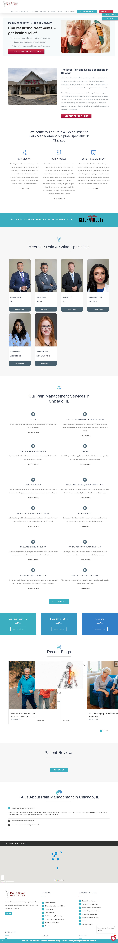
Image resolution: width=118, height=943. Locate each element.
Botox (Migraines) (50, 902)
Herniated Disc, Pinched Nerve (91, 907)
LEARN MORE (24, 189)
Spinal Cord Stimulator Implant (54, 919)
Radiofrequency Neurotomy (53, 916)
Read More (40, 720)
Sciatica (84, 921)
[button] (59, 808)
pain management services (26, 170)
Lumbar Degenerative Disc (90, 911)
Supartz (47, 926)
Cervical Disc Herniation (89, 901)
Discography (49, 909)
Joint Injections (49, 912)
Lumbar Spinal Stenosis (89, 914)
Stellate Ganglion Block (52, 922)
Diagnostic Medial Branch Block (55, 906)
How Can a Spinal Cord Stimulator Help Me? (57, 693)
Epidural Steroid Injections (90, 904)
